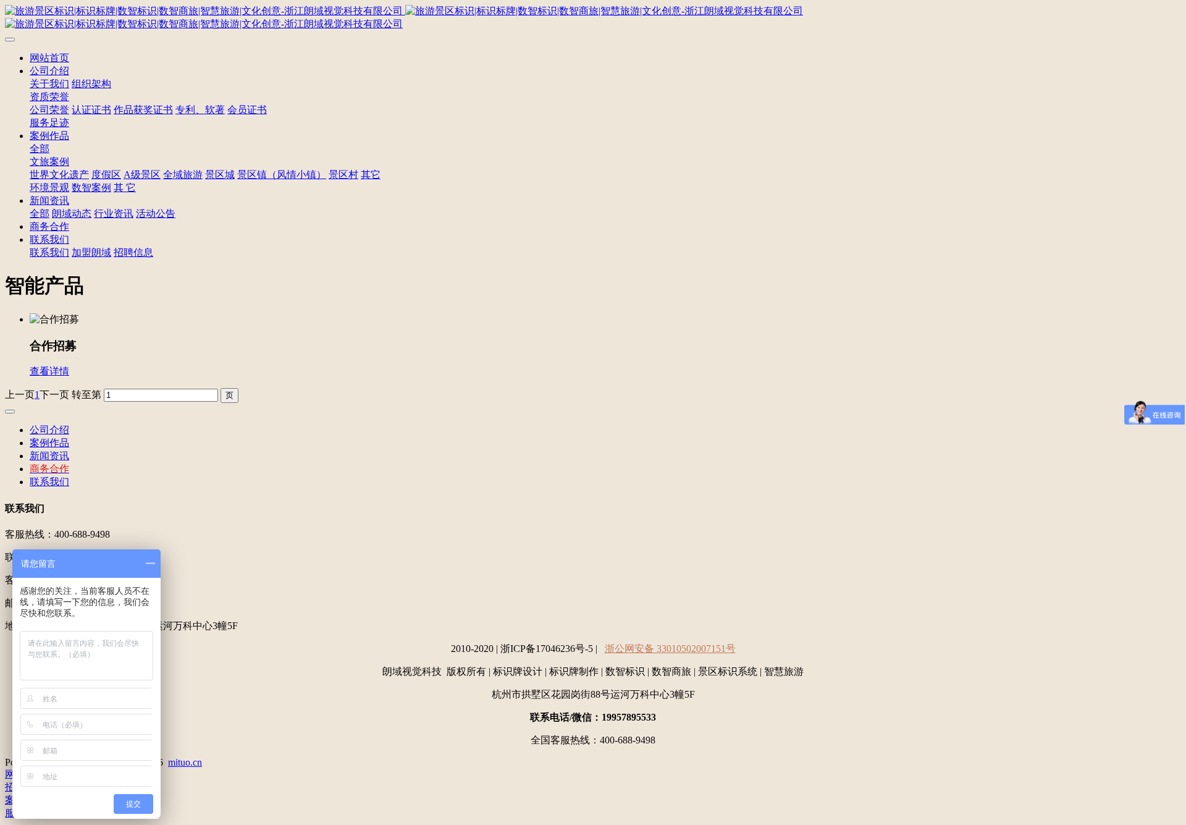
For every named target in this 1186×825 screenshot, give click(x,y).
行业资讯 (113, 213)
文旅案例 (49, 161)
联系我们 (49, 239)
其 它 (125, 187)
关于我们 (49, 83)
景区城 (220, 174)
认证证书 (91, 109)
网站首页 (49, 58)
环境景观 (49, 187)
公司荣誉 (49, 109)
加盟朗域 (91, 252)
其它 (371, 174)
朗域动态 (71, 213)
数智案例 (91, 187)
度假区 (106, 174)
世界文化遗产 (59, 174)
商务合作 (49, 226)
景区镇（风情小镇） (281, 174)
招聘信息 (133, 252)
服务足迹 (49, 122)
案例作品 (49, 135)
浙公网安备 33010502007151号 (670, 648)
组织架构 (91, 83)
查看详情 (49, 371)
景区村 (343, 174)
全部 (39, 148)
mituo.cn (185, 762)
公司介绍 (49, 71)
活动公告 (155, 213)
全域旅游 (183, 174)
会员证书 (247, 109)
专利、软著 (200, 109)
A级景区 (142, 174)
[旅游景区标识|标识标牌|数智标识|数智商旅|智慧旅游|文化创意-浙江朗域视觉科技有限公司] (593, 18)
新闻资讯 (49, 200)
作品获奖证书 (143, 109)
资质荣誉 (49, 96)
